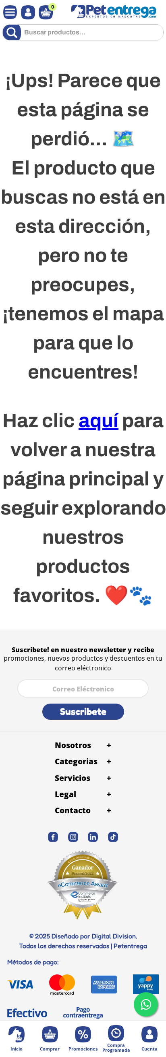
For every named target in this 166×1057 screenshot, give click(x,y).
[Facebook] (53, 837)
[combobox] (83, 35)
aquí (98, 420)
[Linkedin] (93, 837)
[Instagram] (73, 837)
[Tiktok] (113, 837)
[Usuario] (26, 12)
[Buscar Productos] (13, 32)
